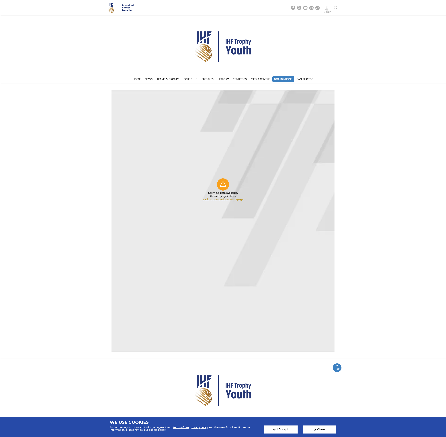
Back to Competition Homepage (223, 199)
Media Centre (260, 79)
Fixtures (208, 79)
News (149, 79)
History (223, 79)
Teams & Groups (168, 79)
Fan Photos (305, 79)
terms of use (181, 427)
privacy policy (199, 427)
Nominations (283, 79)
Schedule (190, 79)
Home (137, 79)
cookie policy (157, 429)
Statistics (240, 79)
